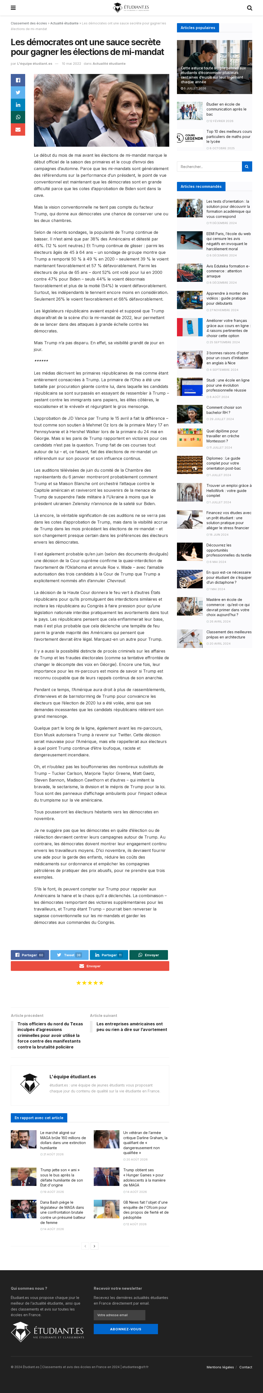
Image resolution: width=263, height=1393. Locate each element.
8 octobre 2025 (222, 148)
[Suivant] (94, 1246)
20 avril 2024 (220, 643)
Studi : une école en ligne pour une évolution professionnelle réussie (228, 385)
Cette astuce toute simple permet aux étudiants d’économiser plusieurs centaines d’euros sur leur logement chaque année (213, 75)
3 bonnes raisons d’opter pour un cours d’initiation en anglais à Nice (227, 358)
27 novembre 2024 (224, 310)
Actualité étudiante (64, 23)
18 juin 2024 (219, 534)
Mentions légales (220, 1367)
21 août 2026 (53, 1154)
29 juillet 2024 (221, 419)
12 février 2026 (221, 121)
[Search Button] (247, 166)
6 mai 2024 (217, 562)
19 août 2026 (53, 1192)
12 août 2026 (136, 1224)
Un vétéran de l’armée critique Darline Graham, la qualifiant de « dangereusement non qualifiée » (145, 1142)
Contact (245, 1367)
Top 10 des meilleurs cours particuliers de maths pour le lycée (229, 136)
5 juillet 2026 (194, 88)
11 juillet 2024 (220, 447)
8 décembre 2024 (223, 255)
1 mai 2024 (217, 589)
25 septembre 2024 (224, 342)
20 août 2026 (137, 1159)
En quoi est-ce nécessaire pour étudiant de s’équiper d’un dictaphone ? (229, 577)
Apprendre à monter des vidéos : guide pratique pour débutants (227, 298)
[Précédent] (85, 1246)
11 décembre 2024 (223, 223)
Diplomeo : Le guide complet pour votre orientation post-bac (223, 463)
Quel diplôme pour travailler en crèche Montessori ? (222, 436)
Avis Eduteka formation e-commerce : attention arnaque (228, 271)
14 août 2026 (136, 1192)
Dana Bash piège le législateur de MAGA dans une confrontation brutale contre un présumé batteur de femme (63, 1212)
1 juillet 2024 (220, 475)
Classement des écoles (29, 23)
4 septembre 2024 (223, 370)
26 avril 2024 (220, 621)
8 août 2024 (219, 397)
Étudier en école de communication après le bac (226, 109)
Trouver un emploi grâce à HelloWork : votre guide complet (229, 490)
